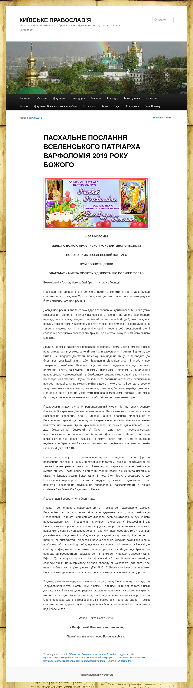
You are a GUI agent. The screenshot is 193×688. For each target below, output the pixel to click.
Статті (110, 654)
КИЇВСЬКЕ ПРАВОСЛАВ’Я (55, 20)
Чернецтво (152, 98)
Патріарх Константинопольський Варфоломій (69, 661)
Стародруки (78, 98)
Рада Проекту (152, 106)
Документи (59, 98)
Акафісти (96, 98)
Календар (112, 98)
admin (101, 661)
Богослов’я (89, 106)
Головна (25, 98)
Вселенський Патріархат (100, 657)
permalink (126, 661)
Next (170, 117)
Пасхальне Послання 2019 (131, 657)
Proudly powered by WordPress (96, 674)
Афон (105, 106)
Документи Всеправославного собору (55, 106)
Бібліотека (41, 98)
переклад (100, 654)
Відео (117, 106)
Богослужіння (132, 98)
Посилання (132, 106)
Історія (24, 106)
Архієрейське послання (72, 657)
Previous (156, 117)
